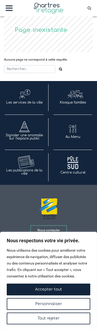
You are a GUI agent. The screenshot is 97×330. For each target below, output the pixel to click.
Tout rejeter (48, 318)
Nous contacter (48, 230)
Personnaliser (48, 304)
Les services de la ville (24, 102)
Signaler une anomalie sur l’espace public (24, 136)
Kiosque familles (73, 102)
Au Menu (72, 137)
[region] (48, 281)
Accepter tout (48, 289)
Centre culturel (72, 172)
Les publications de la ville (24, 171)
